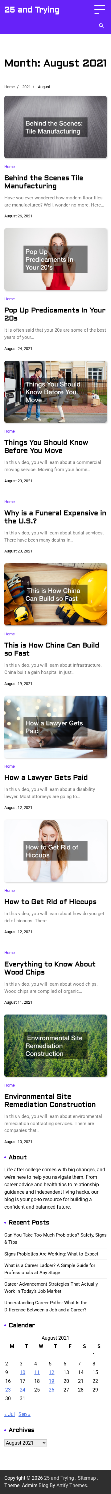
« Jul (9, 1414)
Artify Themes (71, 1485)
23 (8, 1390)
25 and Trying (32, 10)
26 (51, 1390)
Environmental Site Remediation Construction (50, 1100)
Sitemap (87, 1478)
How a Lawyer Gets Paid (46, 777)
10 (22, 1372)
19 (51, 1381)
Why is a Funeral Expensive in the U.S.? (55, 517)
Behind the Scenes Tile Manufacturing (43, 182)
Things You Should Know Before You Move (46, 446)
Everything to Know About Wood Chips (50, 968)
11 (37, 1372)
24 (22, 1390)
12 (51, 1372)
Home (9, 166)
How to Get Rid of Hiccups (50, 901)
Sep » (24, 1414)
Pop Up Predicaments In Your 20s (54, 314)
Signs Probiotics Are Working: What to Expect (51, 1254)
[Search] (101, 25)
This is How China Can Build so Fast (51, 649)
